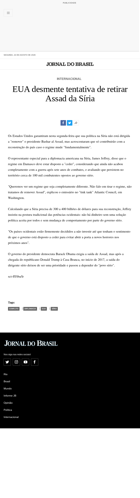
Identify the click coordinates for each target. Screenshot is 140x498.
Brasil (7, 381)
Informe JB (10, 395)
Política (8, 409)
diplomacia (30, 309)
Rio (5, 374)
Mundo (8, 388)
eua (44, 309)
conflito (13, 309)
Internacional (69, 78)
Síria (54, 309)
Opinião (8, 402)
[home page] (70, 64)
